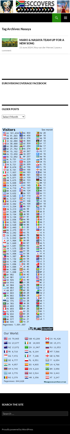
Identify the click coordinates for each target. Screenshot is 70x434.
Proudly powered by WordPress (17, 429)
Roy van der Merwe (43, 47)
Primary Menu (65, 17)
